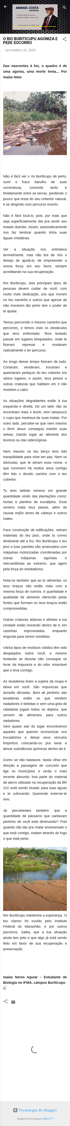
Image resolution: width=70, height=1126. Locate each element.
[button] (64, 40)
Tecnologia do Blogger (37, 1110)
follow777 (48, 1118)
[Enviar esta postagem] (13, 1003)
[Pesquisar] (64, 8)
